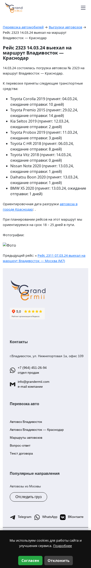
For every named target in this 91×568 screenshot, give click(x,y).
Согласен (30, 560)
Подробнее (62, 546)
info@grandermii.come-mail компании (33, 384)
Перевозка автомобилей (23, 27)
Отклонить (59, 560)
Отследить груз (28, 497)
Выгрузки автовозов (65, 27)
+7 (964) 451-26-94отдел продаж (32, 370)
